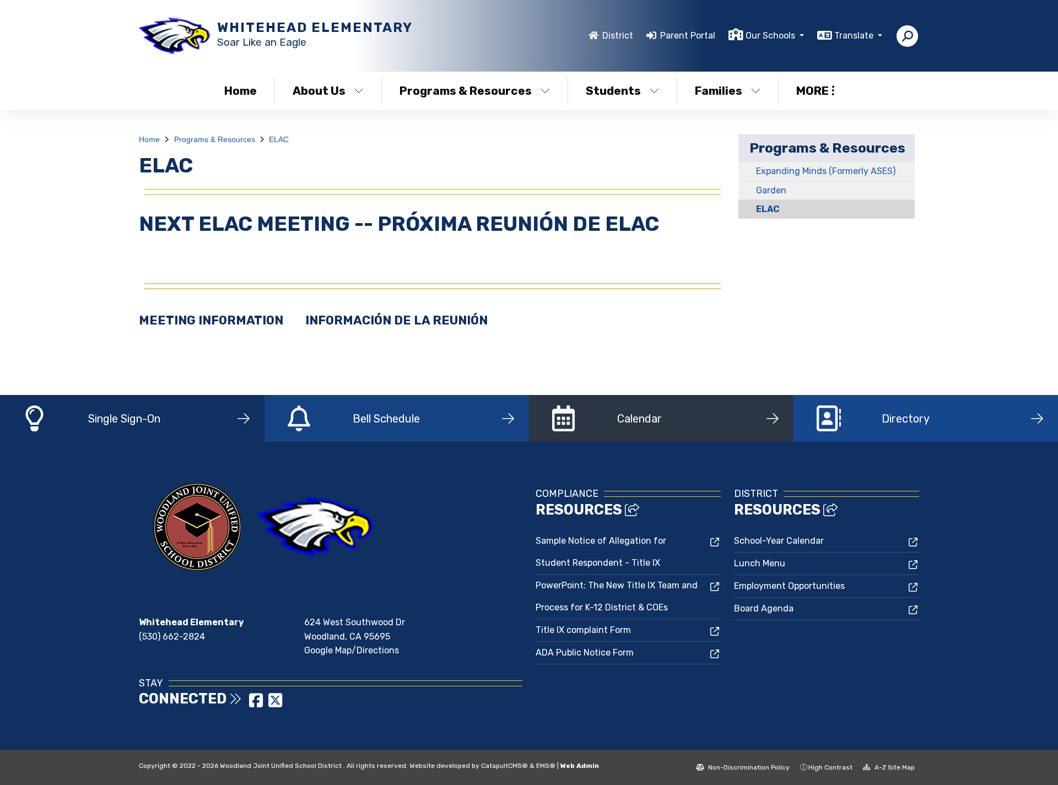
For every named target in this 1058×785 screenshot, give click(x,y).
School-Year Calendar (779, 540)
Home (240, 91)
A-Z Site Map (894, 767)
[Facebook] (257, 703)
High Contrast (830, 767)
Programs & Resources (466, 91)
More (812, 91)
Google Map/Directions (351, 650)
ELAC (279, 139)
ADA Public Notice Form (585, 652)
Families (718, 91)
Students (613, 91)
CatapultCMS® (504, 766)
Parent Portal (687, 35)
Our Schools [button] (771, 35)
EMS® (545, 766)
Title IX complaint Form (583, 630)
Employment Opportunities (789, 586)
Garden (771, 190)
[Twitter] (275, 703)
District (617, 35)
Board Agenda (764, 608)
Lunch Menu (759, 563)
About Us (319, 91)
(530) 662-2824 (172, 636)
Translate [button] (855, 35)
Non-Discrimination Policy (748, 767)
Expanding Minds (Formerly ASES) (825, 171)
